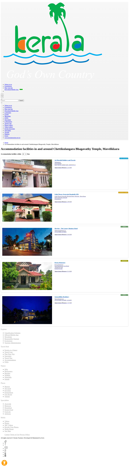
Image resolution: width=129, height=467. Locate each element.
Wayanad (8, 389)
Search (21, 100)
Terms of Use (14, 435)
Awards (7, 132)
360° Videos (9, 425)
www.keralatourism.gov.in (12, 138)
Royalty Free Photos (12, 427)
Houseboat (8, 408)
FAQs (6, 136)
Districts (7, 134)
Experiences (8, 86)
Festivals (8, 412)
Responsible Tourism (12, 339)
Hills (6, 369)
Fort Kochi (8, 394)
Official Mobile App (12, 335)
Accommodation (10, 360)
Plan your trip (9, 88)
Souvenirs (8, 356)
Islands (7, 379)
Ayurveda (8, 404)
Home (6, 142)
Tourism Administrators (13, 343)
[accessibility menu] (4, 462)
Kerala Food (9, 410)
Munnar (7, 387)
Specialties (8, 130)
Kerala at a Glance (11, 350)
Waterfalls (8, 377)
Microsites (8, 116)
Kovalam (8, 391)
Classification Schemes (12, 333)
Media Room (9, 429)
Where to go (8, 84)
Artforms (8, 414)
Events (7, 114)
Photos (7, 423)
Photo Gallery (9, 125)
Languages (8, 112)
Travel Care (8, 123)
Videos (7, 421)
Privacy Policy (25, 435)
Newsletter (8, 120)
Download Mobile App (11, 111)
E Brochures (8, 121)
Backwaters (8, 371)
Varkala (7, 396)
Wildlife (7, 375)
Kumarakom (9, 393)
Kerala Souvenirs (10, 129)
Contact (7, 435)
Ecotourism (8, 341)
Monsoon (8, 406)
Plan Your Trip (10, 354)
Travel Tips (8, 358)
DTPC (6, 118)
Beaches (7, 373)
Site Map (8, 431)
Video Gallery (9, 127)
